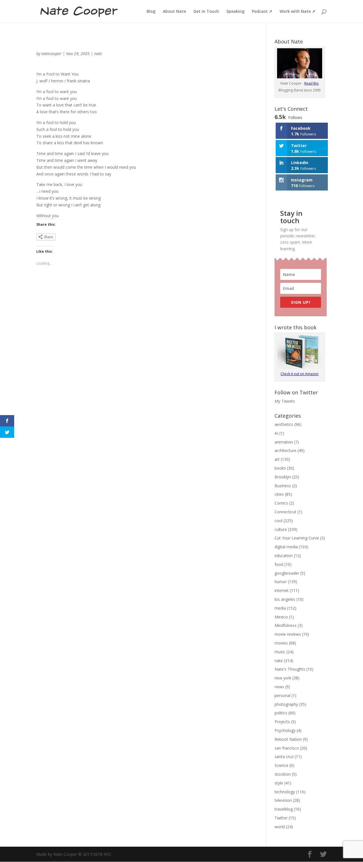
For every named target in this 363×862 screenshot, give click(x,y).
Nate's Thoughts (290, 669)
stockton (283, 774)
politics (281, 712)
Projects (282, 721)
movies (281, 643)
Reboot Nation (288, 739)
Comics (281, 503)
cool (278, 520)
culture (281, 529)
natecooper (51, 53)
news (279, 686)
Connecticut (285, 511)
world (280, 826)
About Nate (174, 11)
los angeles (285, 599)
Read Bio (311, 83)
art (277, 459)
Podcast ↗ (262, 11)
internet (282, 590)
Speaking (235, 11)
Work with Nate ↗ (297, 11)
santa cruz (284, 756)
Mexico (281, 617)
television (283, 800)
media (280, 608)
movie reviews (288, 634)
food (279, 564)
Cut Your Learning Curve (297, 538)
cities (279, 494)
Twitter (281, 818)
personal (282, 695)
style (279, 783)
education (284, 555)
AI (276, 433)
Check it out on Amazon (299, 373)
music (280, 651)
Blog (151, 11)
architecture (285, 450)
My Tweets (285, 401)
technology (285, 791)
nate (98, 53)
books (280, 468)
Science (281, 765)
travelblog (284, 809)
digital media (286, 546)
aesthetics (284, 424)
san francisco (287, 748)
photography (286, 704)
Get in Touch (206, 11)
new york (283, 678)
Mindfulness (286, 625)
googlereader (287, 573)
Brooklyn (283, 477)
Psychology (285, 730)
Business (283, 485)
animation (284, 442)
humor (281, 581)
